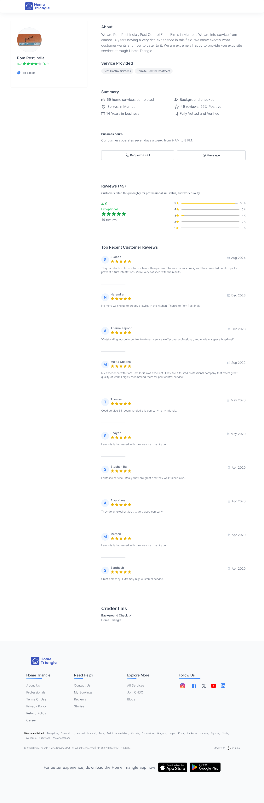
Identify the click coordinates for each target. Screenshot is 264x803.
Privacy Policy (36, 706)
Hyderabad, (79, 733)
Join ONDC (135, 692)
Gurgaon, (162, 733)
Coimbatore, (149, 733)
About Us (33, 685)
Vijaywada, (45, 737)
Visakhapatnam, (61, 737)
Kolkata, (135, 733)
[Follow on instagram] (183, 686)
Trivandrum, (30, 737)
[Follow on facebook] (194, 686)
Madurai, (204, 733)
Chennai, (66, 733)
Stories (79, 706)
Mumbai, (92, 733)
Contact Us (82, 685)
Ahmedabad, (122, 733)
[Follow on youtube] (213, 685)
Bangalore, (53, 733)
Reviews (80, 699)
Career (31, 720)
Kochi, (182, 733)
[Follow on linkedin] (223, 685)
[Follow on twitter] (203, 685)
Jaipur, (173, 733)
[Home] (41, 6)
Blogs (131, 699)
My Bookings (83, 692)
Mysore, (215, 733)
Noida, (225, 733)
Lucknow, (192, 733)
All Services (135, 685)
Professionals (35, 692)
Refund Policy (36, 713)
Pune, (102, 733)
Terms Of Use (36, 699)
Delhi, (110, 733)
